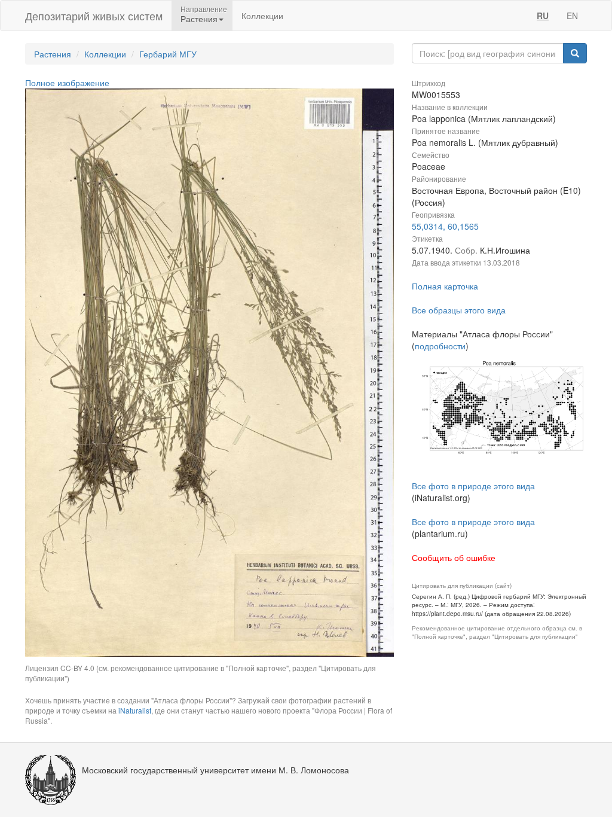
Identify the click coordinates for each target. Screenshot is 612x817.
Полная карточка (445, 286)
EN (572, 16)
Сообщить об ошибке (453, 557)
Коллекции (262, 16)
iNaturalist (134, 710)
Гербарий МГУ (168, 54)
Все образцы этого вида (459, 310)
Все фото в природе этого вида (473, 486)
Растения (52, 54)
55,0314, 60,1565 (445, 226)
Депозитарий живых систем (94, 15)
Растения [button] (199, 19)
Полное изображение (67, 83)
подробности (440, 346)
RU (543, 16)
